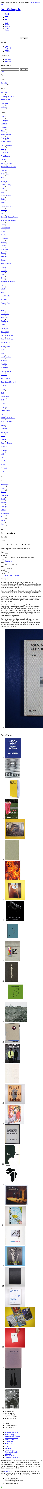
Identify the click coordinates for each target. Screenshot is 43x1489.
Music (3, 310)
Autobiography (5, 378)
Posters (3, 517)
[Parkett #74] (15, 900)
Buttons (3, 492)
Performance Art (6, 134)
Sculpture (4, 242)
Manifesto (4, 428)
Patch (2, 285)
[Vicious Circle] (15, 1245)
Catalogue (4, 271)
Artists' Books (5, 100)
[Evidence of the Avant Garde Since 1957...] (12, 1144)
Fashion (3, 224)
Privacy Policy (9, 1455)
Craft (2, 457)
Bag (2, 213)
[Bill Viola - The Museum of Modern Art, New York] (16, 1205)
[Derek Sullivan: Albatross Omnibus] (12, 859)
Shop (6, 23)
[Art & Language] (13, 1367)
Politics (3, 188)
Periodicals (4, 103)
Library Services (10, 1450)
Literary (3, 116)
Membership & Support (12, 1436)
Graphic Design (6, 195)
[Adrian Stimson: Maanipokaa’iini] (15, 1103)
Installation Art (5, 296)
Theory (3, 324)
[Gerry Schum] (12, 778)
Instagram (8, 61)
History (3, 246)
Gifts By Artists (6, 357)
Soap (2, 292)
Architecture (5, 174)
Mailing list (8, 1443)
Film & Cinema (6, 141)
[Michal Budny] (12, 940)
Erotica (3, 414)
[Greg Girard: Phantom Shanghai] (15, 839)
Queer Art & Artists (7, 206)
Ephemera (4, 278)
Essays (3, 202)
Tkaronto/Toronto (6, 443)
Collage (3, 149)
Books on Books (6, 371)
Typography (4, 152)
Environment (5, 396)
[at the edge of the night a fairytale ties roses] (12, 1083)
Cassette (3, 439)
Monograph (4, 238)
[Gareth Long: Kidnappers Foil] (12, 1408)
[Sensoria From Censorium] (13, 879)
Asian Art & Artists (7, 339)
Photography (5, 138)
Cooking (3, 461)
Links (6, 16)
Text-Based (4, 321)
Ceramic (3, 260)
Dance (3, 289)
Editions (3, 502)
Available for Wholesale (8, 167)
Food (2, 350)
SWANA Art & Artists (8, 418)
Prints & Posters (6, 263)
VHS (2, 472)
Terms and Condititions (12, 1457)
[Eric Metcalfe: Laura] (12, 1164)
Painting (3, 131)
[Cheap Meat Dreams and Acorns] (12, 1042)
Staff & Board (9, 1434)
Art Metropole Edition (8, 281)
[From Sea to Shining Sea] (15, 1225)
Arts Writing (5, 332)
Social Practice (5, 346)
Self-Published (5, 342)
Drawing (3, 235)
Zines (2, 274)
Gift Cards (8, 1454)
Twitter (7, 46)
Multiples (4, 107)
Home (7, 30)
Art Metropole (10, 9)
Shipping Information (11, 1452)
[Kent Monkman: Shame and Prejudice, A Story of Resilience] (13, 757)
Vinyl (2, 192)
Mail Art (3, 385)
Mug (2, 454)
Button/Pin (4, 328)
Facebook (8, 48)
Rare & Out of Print (7, 163)
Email (6, 50)
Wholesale (8, 1448)
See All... (4, 477)
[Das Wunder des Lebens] (15, 1001)
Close (2, 71)
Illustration (4, 181)
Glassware (4, 375)
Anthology (4, 317)
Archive (7, 26)
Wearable (4, 267)
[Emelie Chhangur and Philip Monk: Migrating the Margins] (20, 1326)
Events (7, 28)
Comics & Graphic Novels (9, 217)
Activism (3, 299)
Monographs (5, 513)
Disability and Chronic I (8, 382)
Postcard (3, 253)
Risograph (4, 256)
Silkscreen (4, 446)
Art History (4, 249)
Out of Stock (5, 83)
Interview (4, 210)
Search (7, 14)
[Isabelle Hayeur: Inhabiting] (16, 1022)
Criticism (3, 127)
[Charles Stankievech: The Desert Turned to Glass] (15, 920)
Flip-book (4, 468)
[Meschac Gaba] (12, 1184)
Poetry (3, 177)
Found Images (5, 156)
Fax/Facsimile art (6, 421)
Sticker (3, 464)
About (7, 24)
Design (3, 199)
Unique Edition (5, 411)
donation (7, 1471)
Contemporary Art (6, 145)
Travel (3, 403)
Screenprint (4, 432)
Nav (6, 19)
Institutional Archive (11, 1438)
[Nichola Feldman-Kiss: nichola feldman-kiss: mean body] (11, 981)
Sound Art (4, 124)
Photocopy (4, 407)
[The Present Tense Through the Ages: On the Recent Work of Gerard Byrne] (12, 1062)
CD (2, 307)
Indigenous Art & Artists (8, 220)
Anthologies (4, 484)
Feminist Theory (6, 303)
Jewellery (4, 360)
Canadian (4, 170)
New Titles (4, 92)
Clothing (3, 499)
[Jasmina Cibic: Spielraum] (13, 1387)
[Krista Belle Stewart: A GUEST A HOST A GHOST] (15, 1347)
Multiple (3, 425)
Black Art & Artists (7, 335)
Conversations (5, 228)
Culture (3, 159)
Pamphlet (4, 364)
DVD (2, 400)
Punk (2, 393)
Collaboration (5, 314)
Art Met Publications (7, 96)
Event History (9, 1439)
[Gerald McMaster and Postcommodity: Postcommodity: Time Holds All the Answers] (15, 1286)
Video (3, 520)
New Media (4, 120)
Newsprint (4, 450)
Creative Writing (6, 185)
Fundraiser (4, 367)
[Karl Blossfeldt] (15, 1265)
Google (7, 51)
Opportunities (9, 1441)
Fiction (3, 231)
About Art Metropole (11, 1432)
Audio (3, 353)
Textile (3, 389)
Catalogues (4, 495)
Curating (3, 436)
